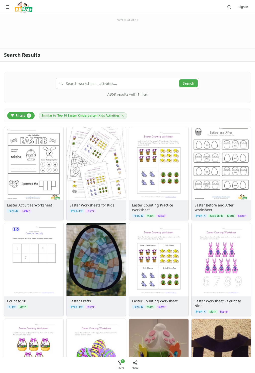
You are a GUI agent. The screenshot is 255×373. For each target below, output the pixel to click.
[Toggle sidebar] (7, 6)
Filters (23, 115)
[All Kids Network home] (23, 7)
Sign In (243, 7)
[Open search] (229, 6)
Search (188, 83)
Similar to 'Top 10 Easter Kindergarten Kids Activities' (81, 115)
